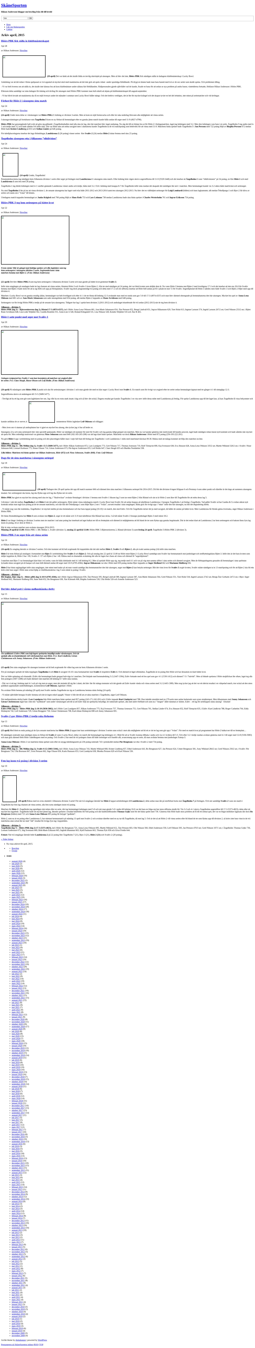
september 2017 (18, 1113)
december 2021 (18, 990)
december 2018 (18, 1077)
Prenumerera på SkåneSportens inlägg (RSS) (20, 1344)
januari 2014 (17, 1218)
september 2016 (18, 1141)
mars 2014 (16, 1213)
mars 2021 (16, 1012)
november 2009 (18, 1335)
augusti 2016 (17, 1144)
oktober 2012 (17, 1254)
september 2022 (18, 969)
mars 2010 (16, 1326)
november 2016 (18, 1137)
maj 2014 (16, 1208)
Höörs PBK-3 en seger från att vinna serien (24, 535)
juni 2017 (16, 1120)
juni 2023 (16, 947)
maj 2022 (16, 978)
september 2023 (18, 940)
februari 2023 (17, 957)
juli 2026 (15, 864)
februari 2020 (17, 1043)
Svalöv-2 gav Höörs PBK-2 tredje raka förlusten (27, 716)
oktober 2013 (17, 1225)
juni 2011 (16, 1292)
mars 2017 (16, 1127)
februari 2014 (17, 1216)
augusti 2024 (17, 914)
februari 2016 (17, 1158)
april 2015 (16, 1182)
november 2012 (18, 1252)
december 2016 (18, 1134)
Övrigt (14, 851)
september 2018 (18, 1084)
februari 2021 (17, 1014)
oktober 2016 (17, 1139)
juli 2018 (15, 1089)
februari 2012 (17, 1273)
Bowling (23, 50)
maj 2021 (16, 1007)
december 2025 (18, 880)
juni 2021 (16, 1005)
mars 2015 (16, 1185)
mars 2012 (16, 1271)
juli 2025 (15, 887)
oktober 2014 (17, 1196)
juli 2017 (15, 1117)
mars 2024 (16, 926)
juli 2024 (15, 916)
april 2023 (16, 952)
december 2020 (18, 1019)
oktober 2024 (17, 909)
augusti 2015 (17, 1173)
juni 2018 (16, 1091)
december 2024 (18, 904)
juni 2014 (16, 1206)
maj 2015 (16, 1180)
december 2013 (18, 1220)
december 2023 (18, 933)
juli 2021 (15, 1002)
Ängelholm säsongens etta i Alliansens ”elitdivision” (29, 138)
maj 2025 (16, 892)
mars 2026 (16, 873)
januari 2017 (17, 1132)
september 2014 (18, 1199)
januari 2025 (17, 902)
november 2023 (18, 935)
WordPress (42, 1340)
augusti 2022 (17, 971)
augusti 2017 (17, 1115)
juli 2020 (15, 1031)
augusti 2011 (17, 1288)
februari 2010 (17, 1328)
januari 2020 (17, 1046)
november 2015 (18, 1165)
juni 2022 (16, 976)
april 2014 (16, 1211)
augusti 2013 (17, 1230)
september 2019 (18, 1055)
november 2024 (18, 907)
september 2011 (18, 1285)
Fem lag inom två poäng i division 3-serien (24, 760)
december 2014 (18, 1192)
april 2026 (16, 871)
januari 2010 (17, 1331)
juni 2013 (16, 1235)
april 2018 (16, 1096)
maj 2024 (16, 921)
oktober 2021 (17, 995)
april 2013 (16, 1240)
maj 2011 (15, 1295)
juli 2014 (15, 1204)
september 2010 (18, 1314)
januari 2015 (17, 1189)
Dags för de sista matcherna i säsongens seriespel (27, 457)
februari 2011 (17, 1302)
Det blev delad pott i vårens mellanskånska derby (28, 589)
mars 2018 (16, 1098)
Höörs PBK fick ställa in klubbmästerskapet (25, 41)
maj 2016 (16, 1151)
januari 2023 (17, 959)
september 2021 (18, 998)
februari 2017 (17, 1129)
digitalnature (21, 1340)
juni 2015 (16, 1177)
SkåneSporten (14, 5)
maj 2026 (16, 868)
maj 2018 (16, 1093)
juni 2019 (16, 1062)
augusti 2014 (17, 1201)
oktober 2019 (17, 1053)
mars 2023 (16, 955)
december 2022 (18, 962)
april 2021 (16, 1010)
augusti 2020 (17, 1029)
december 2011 (18, 1278)
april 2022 (16, 981)
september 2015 (18, 1170)
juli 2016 (15, 1146)
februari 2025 (17, 899)
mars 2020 (16, 1041)
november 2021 (18, 993)
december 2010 (18, 1307)
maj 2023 (16, 950)
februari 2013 (17, 1244)
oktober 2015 (17, 1168)
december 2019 (18, 1048)
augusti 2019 (17, 1058)
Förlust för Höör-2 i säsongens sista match (24, 100)
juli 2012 (15, 1261)
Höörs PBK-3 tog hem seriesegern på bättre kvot (27, 202)
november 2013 (18, 1223)
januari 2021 (17, 1017)
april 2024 (16, 923)
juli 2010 (15, 1319)
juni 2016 (16, 1149)
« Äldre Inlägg (7, 839)
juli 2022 (15, 974)
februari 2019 (17, 1072)
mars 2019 (16, 1070)
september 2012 (18, 1256)
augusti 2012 (17, 1259)
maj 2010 (16, 1321)
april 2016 (16, 1153)
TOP (41, 1344)
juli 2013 (15, 1232)
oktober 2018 (17, 1082)
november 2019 (18, 1050)
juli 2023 (15, 945)
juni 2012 (16, 1264)
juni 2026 (16, 866)
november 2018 (18, 1079)
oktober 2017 (17, 1110)
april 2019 (16, 1067)
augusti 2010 (17, 1316)
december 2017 (18, 1105)
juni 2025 (16, 890)
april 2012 (16, 1268)
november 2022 (18, 964)
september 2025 (18, 883)
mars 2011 (16, 1299)
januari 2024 (17, 931)
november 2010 (18, 1309)
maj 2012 (16, 1266)
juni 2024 (16, 919)
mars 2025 (16, 897)
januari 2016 (17, 1161)
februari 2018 (17, 1101)
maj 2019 (16, 1065)
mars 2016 (16, 1156)
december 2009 (18, 1333)
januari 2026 (17, 878)
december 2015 (18, 1163)
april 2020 (16, 1038)
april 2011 (16, 1297)
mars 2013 (16, 1242)
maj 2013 (16, 1237)
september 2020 (18, 1026)
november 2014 (18, 1194)
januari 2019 (17, 1074)
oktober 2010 (17, 1311)
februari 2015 (17, 1187)
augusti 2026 (17, 861)
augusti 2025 (17, 885)
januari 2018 (17, 1103)
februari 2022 (17, 986)
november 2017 (18, 1108)
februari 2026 (17, 875)
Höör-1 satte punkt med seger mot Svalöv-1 (24, 317)
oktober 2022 (17, 967)
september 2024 (18, 911)
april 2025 (16, 895)
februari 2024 (17, 928)
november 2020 (18, 1022)
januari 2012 (17, 1276)
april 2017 (16, 1125)
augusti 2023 (17, 943)
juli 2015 (15, 1175)
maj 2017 (16, 1122)
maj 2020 (16, 1036)
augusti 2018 (17, 1086)
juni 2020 (16, 1034)
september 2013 (18, 1228)
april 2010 (16, 1323)
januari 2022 (17, 988)
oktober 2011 (17, 1283)
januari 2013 (17, 1247)
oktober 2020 (17, 1024)
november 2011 (18, 1280)
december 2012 (18, 1249)
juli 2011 (15, 1290)
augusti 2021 (17, 1000)
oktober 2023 (17, 938)
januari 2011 (17, 1304)
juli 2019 (15, 1060)
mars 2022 (16, 983)
